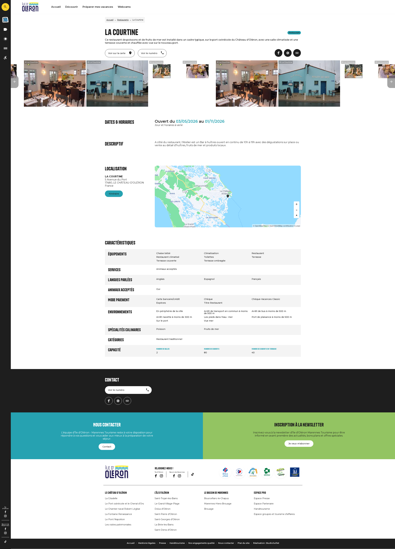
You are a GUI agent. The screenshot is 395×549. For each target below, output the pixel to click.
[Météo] (5, 39)
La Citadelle (111, 498)
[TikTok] (5, 541)
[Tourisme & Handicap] (295, 472)
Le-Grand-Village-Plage (167, 504)
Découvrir (71, 6)
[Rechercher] (5, 7)
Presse (162, 543)
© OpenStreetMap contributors (280, 225)
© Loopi (296, 225)
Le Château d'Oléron (116, 492)
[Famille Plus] (253, 472)
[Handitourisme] (5, 57)
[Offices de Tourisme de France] (225, 472)
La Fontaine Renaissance (118, 514)
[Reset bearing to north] (296, 215)
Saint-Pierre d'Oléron (166, 514)
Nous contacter (226, 543)
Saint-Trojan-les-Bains (166, 498)
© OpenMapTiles (260, 225)
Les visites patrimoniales (118, 525)
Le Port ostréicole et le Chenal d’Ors (124, 504)
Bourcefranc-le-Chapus (216, 498)
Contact (106, 446)
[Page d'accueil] (30, 7)
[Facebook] (5, 512)
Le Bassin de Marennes (216, 492)
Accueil (56, 6)
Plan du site (243, 543)
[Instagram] (5, 516)
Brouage (209, 509)
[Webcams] (5, 29)
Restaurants (123, 20)
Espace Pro (260, 492)
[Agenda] (5, 20)
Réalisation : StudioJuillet (266, 543)
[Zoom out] (296, 210)
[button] (15, 82)
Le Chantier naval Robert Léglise (122, 509)
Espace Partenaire (264, 504)
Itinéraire (114, 193)
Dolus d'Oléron (162, 509)
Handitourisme (262, 509)
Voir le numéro (116, 390)
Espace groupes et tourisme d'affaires (274, 514)
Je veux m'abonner (299, 443)
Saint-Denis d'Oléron (166, 530)
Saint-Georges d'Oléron (167, 519)
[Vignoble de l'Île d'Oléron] (267, 472)
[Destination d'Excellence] (239, 472)
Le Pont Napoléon (115, 519)
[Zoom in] (296, 204)
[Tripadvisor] (297, 53)
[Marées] (5, 48)
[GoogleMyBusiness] (288, 53)
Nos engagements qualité (201, 543)
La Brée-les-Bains (164, 525)
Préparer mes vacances (98, 6)
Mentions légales (146, 543)
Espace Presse (262, 498)
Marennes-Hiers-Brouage (217, 504)
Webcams (124, 6)
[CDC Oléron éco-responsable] (281, 472)
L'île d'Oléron (162, 492)
